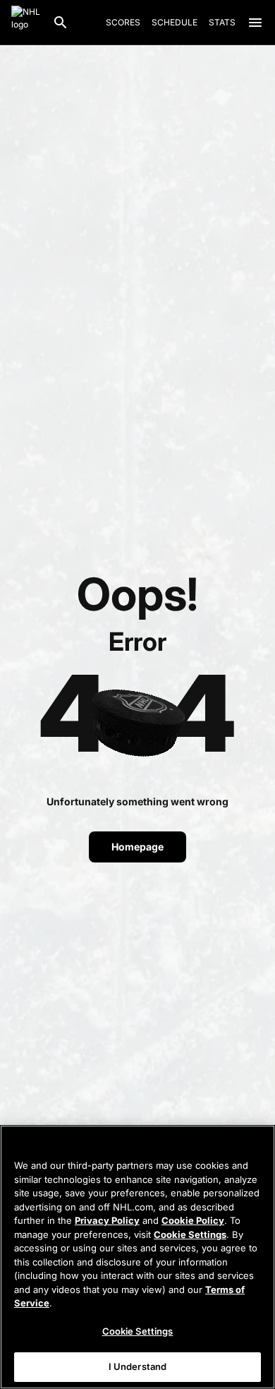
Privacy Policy (107, 1220)
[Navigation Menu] (255, 22)
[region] (137, 1257)
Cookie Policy (192, 1220)
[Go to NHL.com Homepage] (26, 23)
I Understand (138, 1366)
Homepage (137, 847)
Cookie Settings (190, 1234)
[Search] (60, 22)
